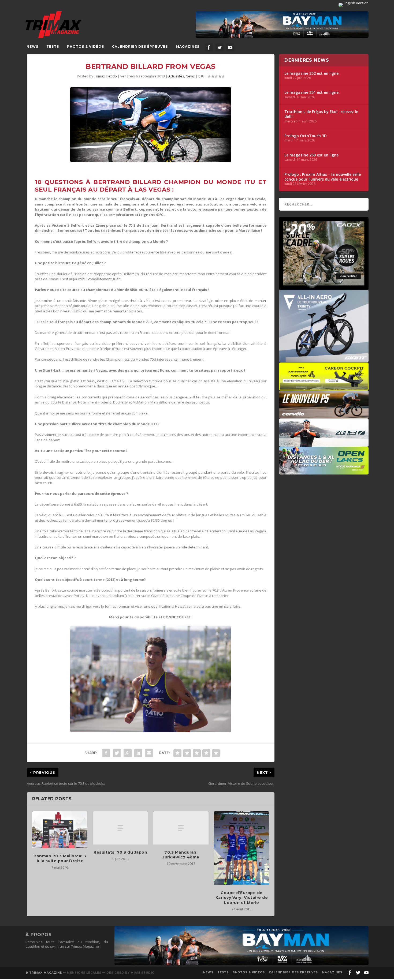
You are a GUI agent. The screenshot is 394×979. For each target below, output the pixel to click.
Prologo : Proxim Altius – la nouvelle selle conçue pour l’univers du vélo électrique (322, 177)
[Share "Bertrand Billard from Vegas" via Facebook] (106, 753)
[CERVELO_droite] (324, 415)
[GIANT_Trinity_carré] (324, 359)
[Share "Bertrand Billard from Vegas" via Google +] (127, 753)
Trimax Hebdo (105, 76)
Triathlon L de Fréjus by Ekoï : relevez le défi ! (321, 114)
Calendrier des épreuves (140, 46)
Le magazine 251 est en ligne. (312, 92)
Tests (52, 46)
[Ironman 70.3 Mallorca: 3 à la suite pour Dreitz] (59, 829)
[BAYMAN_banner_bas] (241, 963)
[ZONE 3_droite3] (324, 444)
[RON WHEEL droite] (324, 387)
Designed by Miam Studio (130, 972)
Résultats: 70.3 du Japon (120, 852)
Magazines (187, 46)
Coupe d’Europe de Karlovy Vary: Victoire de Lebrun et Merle (241, 897)
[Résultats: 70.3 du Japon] (120, 828)
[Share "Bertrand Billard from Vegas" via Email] (149, 753)
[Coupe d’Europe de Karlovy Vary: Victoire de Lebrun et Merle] (241, 848)
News (32, 46)
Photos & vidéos (85, 46)
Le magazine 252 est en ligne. (312, 73)
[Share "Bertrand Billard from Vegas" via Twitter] (116, 753)
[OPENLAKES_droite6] (324, 471)
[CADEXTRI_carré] (324, 287)
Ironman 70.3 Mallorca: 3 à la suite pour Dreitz (60, 858)
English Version (356, 3)
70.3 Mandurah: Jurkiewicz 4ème (180, 855)
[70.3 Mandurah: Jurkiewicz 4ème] (181, 828)
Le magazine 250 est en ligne (311, 155)
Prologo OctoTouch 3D (305, 135)
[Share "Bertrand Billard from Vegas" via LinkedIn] (138, 753)
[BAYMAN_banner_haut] (282, 24)
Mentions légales (84, 972)
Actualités (176, 76)
